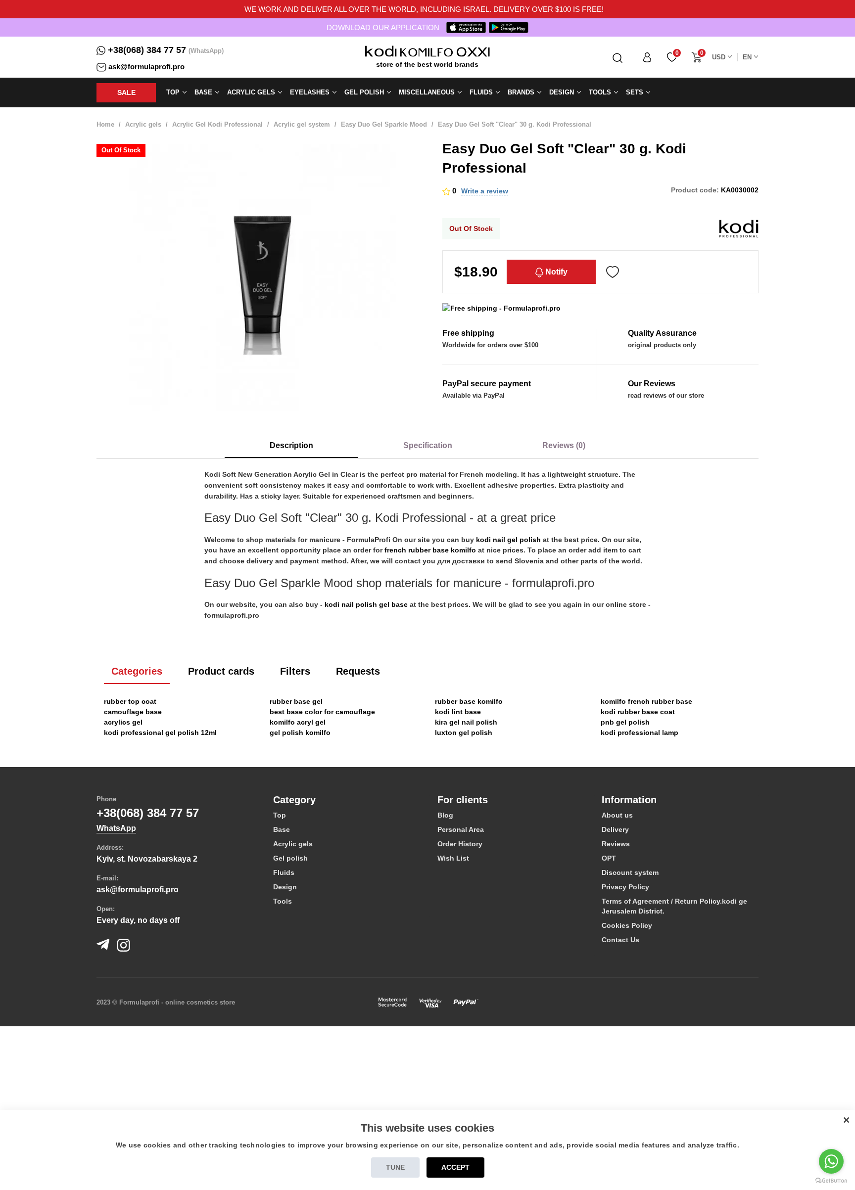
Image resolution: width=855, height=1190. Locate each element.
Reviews (616, 844)
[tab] (348, 800)
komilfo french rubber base (646, 701)
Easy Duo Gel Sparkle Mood (384, 124)
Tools (282, 901)
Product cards (221, 671)
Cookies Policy (627, 925)
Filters (295, 671)
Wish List (453, 858)
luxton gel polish (463, 732)
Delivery (615, 829)
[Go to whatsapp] (831, 1161)
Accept (455, 1167)
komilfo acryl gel (298, 722)
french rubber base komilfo (430, 550)
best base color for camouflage (322, 712)
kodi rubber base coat (638, 712)
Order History (459, 844)
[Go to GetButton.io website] (831, 1180)
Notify (555, 272)
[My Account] (647, 57)
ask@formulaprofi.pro (146, 66)
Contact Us (620, 940)
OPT (609, 858)
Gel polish (290, 858)
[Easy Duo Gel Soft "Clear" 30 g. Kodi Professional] (262, 277)
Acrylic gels (143, 124)
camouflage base (133, 712)
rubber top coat (130, 701)
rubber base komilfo (469, 701)
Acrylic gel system (302, 124)
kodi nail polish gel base (366, 604)
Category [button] (294, 800)
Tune (395, 1167)
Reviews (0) (563, 445)
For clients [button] (462, 800)
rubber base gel (296, 701)
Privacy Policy (625, 887)
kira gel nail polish (466, 722)
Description (291, 445)
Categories (136, 671)
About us (617, 815)
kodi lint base (458, 712)
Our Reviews (651, 383)
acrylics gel (123, 722)
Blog (445, 815)
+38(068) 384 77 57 (147, 50)
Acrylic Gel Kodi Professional (217, 124)
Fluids (283, 872)
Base (281, 829)
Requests (358, 671)
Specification (427, 445)
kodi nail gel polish (508, 540)
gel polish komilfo (300, 732)
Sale (126, 92)
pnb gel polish (625, 722)
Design (285, 887)
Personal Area (460, 829)
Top (279, 815)
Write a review (484, 191)
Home (105, 124)
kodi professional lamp (639, 732)
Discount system (630, 872)
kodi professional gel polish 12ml (160, 732)
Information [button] (629, 800)
